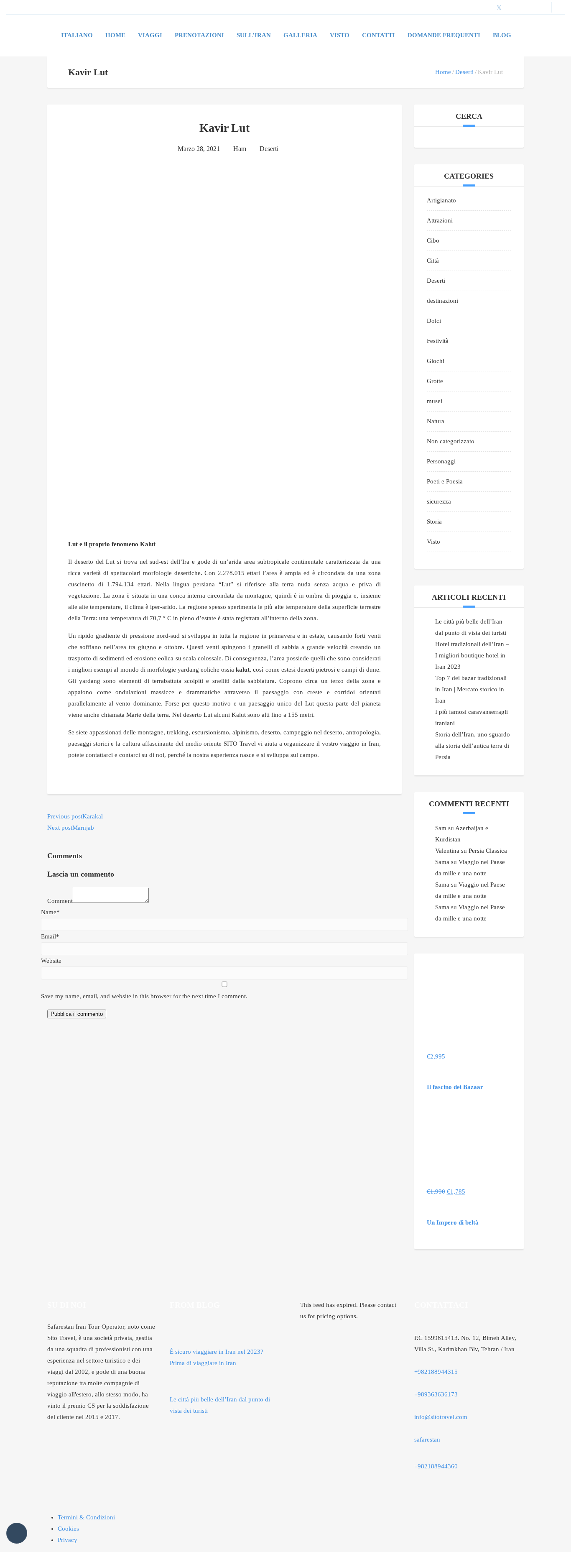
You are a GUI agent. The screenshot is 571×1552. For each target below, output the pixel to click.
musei (434, 401)
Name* (50, 912)
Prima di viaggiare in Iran (203, 1363)
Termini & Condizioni (86, 1517)
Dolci (434, 320)
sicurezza (439, 501)
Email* (50, 936)
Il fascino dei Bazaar (455, 1087)
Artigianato (441, 200)
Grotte (435, 381)
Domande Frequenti (444, 35)
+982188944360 (436, 1466)
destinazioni (442, 300)
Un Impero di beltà (453, 1222)
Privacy (67, 1540)
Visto (433, 541)
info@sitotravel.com (440, 1417)
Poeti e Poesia (445, 481)
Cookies (68, 1528)
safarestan (427, 1439)
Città (433, 260)
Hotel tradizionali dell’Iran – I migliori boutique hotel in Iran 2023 (472, 655)
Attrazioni (440, 220)
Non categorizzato (450, 441)
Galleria (300, 35)
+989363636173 (436, 1394)
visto (339, 35)
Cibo (433, 240)
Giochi (435, 361)
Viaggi (150, 35)
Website (51, 960)
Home (115, 35)
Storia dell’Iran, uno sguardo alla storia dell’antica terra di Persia (472, 745)
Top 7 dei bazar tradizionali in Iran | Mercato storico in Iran (471, 689)
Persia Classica (488, 850)
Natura (435, 421)
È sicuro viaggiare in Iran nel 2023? (216, 1351)
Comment (60, 900)
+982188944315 (436, 1371)
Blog (502, 35)
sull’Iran (254, 35)
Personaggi (441, 461)
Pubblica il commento (77, 1014)
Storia (434, 521)
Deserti (464, 72)
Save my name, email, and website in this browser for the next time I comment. (144, 996)
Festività (438, 341)
